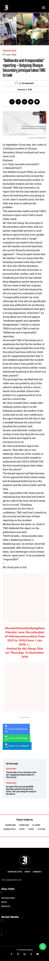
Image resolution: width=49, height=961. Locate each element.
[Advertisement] (24, 597)
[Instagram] (18, 954)
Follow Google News (17, 729)
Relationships (11, 769)
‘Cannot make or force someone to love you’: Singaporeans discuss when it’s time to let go (21, 774)
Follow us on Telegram (18, 746)
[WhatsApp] (24, 101)
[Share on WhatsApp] (42, 946)
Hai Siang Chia (32, 648)
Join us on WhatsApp (18, 738)
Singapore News (9, 51)
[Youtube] (37, 954)
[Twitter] (18, 101)
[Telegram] (37, 101)
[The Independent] (17, 83)
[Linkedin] (30, 101)
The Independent (28, 83)
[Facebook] (12, 101)
